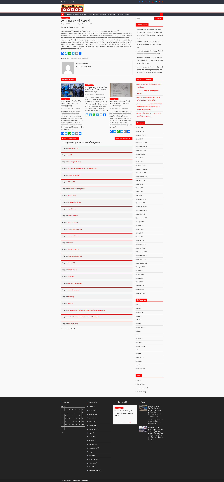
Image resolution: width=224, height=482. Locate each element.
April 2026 (140, 128)
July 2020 (140, 271)
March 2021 (140, 240)
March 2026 (140, 131)
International (69, 14)
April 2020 (140, 282)
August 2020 (141, 267)
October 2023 (141, 150)
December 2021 (142, 207)
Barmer (139, 305)
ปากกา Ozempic (73, 324)
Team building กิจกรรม (75, 256)
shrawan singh (76, 24)
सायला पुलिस (85, 58)
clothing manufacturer (75, 283)
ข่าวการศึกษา (72, 195)
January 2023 (141, 165)
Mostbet (70, 243)
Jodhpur (139, 339)
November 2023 (142, 146)
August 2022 (141, 180)
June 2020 (140, 274)
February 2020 (141, 289)
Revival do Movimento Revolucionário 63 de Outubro (84, 317)
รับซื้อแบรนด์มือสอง (73, 249)
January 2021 (141, 248)
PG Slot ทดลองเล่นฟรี (74, 175)
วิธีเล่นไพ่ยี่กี (71, 182)
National (78, 14)
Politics (84, 14)
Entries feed (141, 384)
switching (71, 297)
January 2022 (141, 203)
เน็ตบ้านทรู (71, 276)
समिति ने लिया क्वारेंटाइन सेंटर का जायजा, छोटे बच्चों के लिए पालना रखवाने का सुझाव (71, 138)
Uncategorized (65, 18)
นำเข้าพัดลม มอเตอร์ (73, 290)
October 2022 (141, 173)
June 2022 (140, 188)
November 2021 (142, 210)
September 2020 (142, 263)
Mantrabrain (84, 480)
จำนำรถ (139, 84)
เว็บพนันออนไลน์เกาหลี (74, 202)
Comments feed (142, 388)
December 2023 (142, 143)
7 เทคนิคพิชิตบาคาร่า (74, 148)
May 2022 (140, 192)
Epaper (127, 14)
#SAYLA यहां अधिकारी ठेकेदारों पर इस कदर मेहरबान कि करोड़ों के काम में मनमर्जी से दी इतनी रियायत (149, 106)
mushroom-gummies (75, 229)
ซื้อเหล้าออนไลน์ (72, 270)
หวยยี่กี (70, 155)
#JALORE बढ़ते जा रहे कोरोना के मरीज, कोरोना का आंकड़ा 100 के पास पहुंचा (96, 89)
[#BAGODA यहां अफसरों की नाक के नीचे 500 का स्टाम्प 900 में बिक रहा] (121, 90)
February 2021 (141, 244)
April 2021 (140, 237)
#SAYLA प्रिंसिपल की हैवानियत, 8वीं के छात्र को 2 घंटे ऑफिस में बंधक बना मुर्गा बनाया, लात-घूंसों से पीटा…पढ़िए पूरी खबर (150, 60)
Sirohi (139, 365)
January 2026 (141, 135)
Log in (139, 380)
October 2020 (141, 259)
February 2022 (141, 199)
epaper (139, 316)
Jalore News (76, 108)
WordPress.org (141, 392)
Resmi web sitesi (73, 216)
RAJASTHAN (119, 14)
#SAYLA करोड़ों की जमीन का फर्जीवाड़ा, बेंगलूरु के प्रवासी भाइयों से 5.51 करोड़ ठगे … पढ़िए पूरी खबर (149, 44)
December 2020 (142, 252)
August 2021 (140, 222)
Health (112, 14)
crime (90, 14)
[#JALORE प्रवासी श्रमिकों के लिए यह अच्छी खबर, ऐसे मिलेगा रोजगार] (72, 90)
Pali (138, 350)
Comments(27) (87, 24)
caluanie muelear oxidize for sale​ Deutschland (82, 168)
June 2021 (140, 229)
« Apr (62, 432)
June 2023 (140, 161)
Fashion (139, 320)
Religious (96, 14)
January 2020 (141, 293)
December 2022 (142, 169)
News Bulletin (104, 14)
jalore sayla (70, 58)
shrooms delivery (73, 236)
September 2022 (142, 177)
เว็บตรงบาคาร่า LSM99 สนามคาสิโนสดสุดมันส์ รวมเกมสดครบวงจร (86, 310)
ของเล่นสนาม (72, 209)
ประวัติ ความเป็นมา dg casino (76, 189)
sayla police (77, 58)
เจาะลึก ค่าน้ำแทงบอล (143, 113)
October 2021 (141, 214)
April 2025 (140, 139)
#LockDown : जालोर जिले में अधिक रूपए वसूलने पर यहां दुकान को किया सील (154, 409)
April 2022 (140, 195)
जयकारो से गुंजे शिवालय (155, 420)
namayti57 (71, 263)
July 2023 (140, 158)
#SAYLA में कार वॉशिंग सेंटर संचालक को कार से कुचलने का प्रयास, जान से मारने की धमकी (150, 52)
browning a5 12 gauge (74, 162)
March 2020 (140, 286)
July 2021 (140, 225)
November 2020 (142, 255)
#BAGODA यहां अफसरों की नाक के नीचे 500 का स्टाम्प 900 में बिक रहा (120, 103)
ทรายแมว (70, 303)
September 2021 (142, 218)
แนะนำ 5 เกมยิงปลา (73, 222)
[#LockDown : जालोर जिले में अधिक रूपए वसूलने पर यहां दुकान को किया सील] (143, 408)
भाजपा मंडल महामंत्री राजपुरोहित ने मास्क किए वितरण (124, 138)
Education (140, 312)
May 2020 (140, 278)
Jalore (139, 335)
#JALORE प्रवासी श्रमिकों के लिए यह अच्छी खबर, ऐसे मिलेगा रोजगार (71, 103)
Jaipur (139, 331)
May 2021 (140, 233)
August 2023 (141, 154)
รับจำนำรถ (140, 104)
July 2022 (140, 184)
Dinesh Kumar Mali (153, 416)
